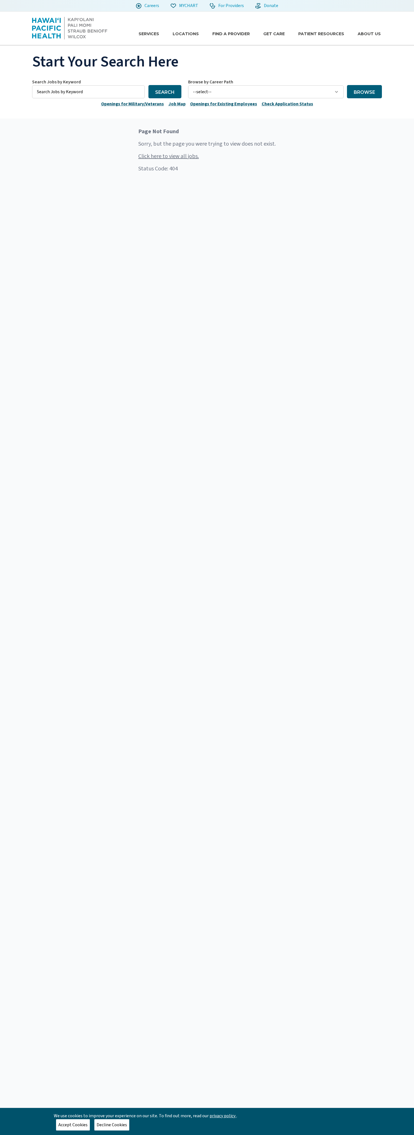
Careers (151, 6)
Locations (186, 33)
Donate (270, 6)
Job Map (177, 104)
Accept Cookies (73, 1125)
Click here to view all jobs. (168, 156)
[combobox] (88, 88)
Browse (364, 92)
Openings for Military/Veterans (132, 104)
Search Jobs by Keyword (56, 82)
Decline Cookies (112, 1125)
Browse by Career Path (210, 82)
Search (165, 92)
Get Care (274, 33)
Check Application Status (287, 104)
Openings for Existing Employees (223, 104)
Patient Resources (321, 33)
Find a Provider (231, 33)
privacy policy (223, 1116)
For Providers (230, 6)
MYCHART (188, 6)
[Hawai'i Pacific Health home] (69, 28)
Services (149, 33)
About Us (369, 33)
